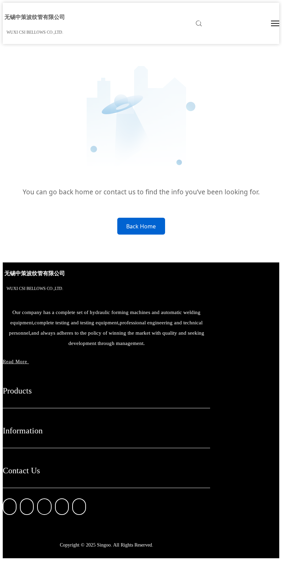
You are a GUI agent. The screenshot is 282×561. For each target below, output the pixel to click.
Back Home (141, 226)
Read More (16, 361)
